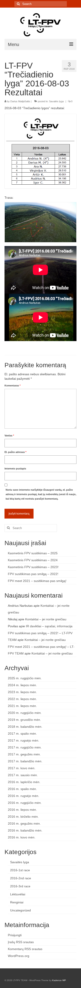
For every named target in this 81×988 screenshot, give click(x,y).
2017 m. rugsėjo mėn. (23, 740)
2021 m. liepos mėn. (22, 706)
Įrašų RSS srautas (21, 942)
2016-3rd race (20, 886)
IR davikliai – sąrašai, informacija (49, 626)
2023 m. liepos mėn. (22, 692)
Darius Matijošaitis (20, 101)
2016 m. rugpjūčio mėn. (25, 803)
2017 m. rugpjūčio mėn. (25, 747)
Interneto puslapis (15, 468)
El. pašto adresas (15, 452)
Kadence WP (59, 980)
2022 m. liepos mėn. (22, 699)
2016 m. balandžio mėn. (25, 830)
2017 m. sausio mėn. (23, 775)
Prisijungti (15, 935)
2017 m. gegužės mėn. (24, 754)
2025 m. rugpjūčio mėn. (25, 678)
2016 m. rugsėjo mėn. (23, 796)
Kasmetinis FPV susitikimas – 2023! (33, 567)
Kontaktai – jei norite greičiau (45, 619)
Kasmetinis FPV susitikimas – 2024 (33, 560)
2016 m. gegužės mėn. (24, 823)
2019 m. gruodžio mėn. (24, 719)
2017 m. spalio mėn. (22, 733)
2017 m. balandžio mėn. (25, 761)
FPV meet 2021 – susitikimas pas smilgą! (37, 581)
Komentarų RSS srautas (25, 949)
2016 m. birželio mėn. (23, 816)
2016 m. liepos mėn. (22, 809)
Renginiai (16, 902)
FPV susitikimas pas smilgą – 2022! (33, 574)
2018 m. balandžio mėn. (25, 726)
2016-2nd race (20, 878)
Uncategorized (20, 910)
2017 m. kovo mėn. (21, 768)
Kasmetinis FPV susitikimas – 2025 (33, 553)
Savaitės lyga (56, 101)
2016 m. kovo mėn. (21, 837)
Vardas (9, 435)
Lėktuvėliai (17, 894)
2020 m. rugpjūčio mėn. (25, 713)
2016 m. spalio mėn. (22, 789)
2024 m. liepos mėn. (22, 685)
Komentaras (12, 385)
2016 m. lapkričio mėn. (24, 782)
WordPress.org (18, 956)
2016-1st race (20, 870)
